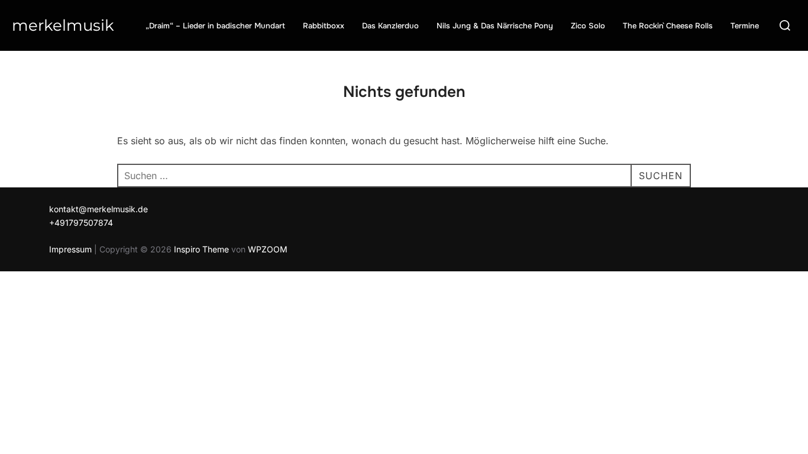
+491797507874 (81, 223)
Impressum (70, 249)
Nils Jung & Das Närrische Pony (495, 26)
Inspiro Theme (201, 249)
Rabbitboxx (323, 26)
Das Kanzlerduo (390, 26)
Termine (745, 26)
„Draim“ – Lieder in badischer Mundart (215, 26)
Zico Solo (588, 26)
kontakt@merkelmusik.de (98, 209)
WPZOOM (267, 249)
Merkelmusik (63, 25)
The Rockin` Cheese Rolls (668, 26)
